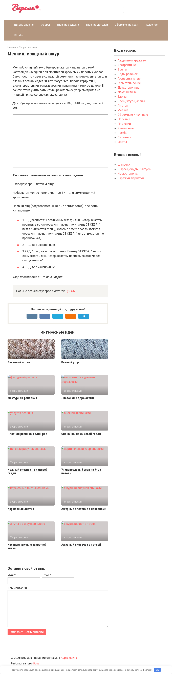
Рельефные (126, 128)
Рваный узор (70, 362)
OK (157, 670)
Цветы (122, 142)
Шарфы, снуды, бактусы (134, 169)
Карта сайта (69, 657)
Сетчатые (124, 137)
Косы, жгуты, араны (132, 101)
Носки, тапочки (128, 173)
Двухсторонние (128, 87)
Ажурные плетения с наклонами (83, 509)
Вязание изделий (68, 24)
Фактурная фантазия (22, 398)
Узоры (45, 24)
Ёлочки (122, 96)
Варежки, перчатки (131, 178)
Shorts (18, 35)
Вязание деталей (97, 24)
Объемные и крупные (133, 114)
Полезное (151, 24)
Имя (12, 575)
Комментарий (17, 588)
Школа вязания (24, 24)
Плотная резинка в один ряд (28, 434)
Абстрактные (127, 65)
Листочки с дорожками (77, 398)
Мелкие (123, 110)
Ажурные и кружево (132, 60)
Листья (123, 105)
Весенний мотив (19, 362)
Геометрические (129, 83)
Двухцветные (127, 92)
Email (46, 575)
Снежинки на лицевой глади (81, 434)
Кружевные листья (21, 509)
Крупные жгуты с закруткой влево (27, 546)
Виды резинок (128, 74)
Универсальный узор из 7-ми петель (81, 471)
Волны (122, 69)
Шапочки (124, 164)
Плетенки (124, 123)
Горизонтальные (129, 78)
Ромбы (122, 132)
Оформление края (126, 24)
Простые (124, 119)
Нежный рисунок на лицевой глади (28, 471)
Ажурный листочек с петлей (81, 545)
